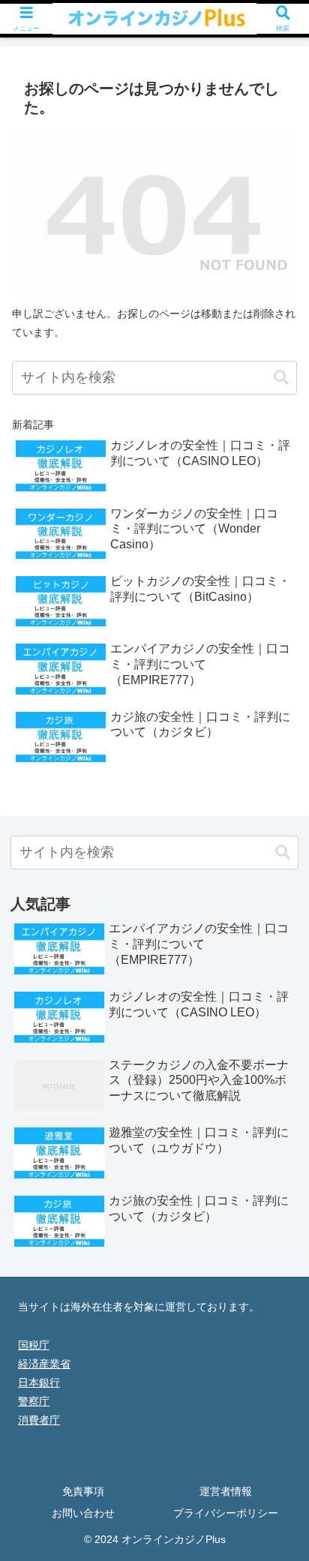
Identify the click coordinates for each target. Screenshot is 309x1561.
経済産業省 (44, 1364)
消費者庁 (39, 1420)
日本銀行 (39, 1382)
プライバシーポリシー (225, 1513)
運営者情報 (226, 1491)
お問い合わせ (83, 1513)
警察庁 (34, 1401)
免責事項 (83, 1491)
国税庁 (34, 1345)
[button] (281, 377)
